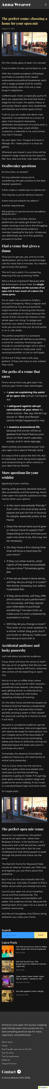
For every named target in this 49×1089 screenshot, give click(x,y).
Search (40, 935)
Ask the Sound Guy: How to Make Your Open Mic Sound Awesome (31, 948)
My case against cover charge (30, 991)
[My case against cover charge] (8, 996)
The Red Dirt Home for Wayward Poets (22, 864)
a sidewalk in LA (22, 131)
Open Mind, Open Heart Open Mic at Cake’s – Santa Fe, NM (30, 977)
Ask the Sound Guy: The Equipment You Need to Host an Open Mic (31, 963)
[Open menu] (45, 4)
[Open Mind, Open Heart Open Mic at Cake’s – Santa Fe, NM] (8, 981)
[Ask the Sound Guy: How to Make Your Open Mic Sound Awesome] (8, 952)
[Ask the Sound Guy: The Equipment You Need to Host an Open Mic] (8, 966)
